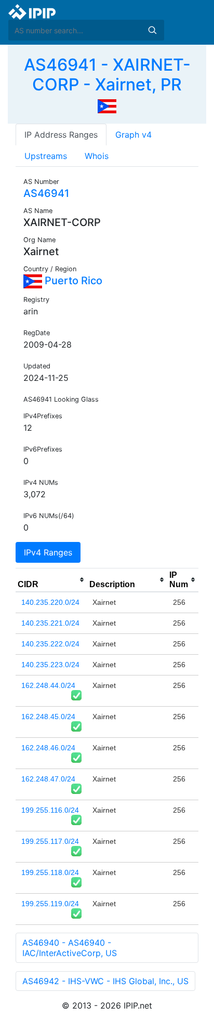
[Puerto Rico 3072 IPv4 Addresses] (107, 105)
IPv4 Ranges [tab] (48, 552)
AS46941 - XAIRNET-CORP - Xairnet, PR (107, 75)
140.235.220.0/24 (50, 602)
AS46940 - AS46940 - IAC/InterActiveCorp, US (69, 947)
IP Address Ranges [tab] (61, 134)
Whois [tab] (97, 156)
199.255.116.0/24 (50, 810)
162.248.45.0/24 (48, 716)
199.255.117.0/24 (50, 841)
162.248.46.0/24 (48, 748)
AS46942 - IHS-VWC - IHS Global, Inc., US (105, 981)
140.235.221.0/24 (50, 623)
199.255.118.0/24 (50, 872)
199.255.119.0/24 (50, 903)
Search (152, 30)
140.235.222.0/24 (50, 644)
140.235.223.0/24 (50, 664)
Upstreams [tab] (45, 156)
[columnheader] (51, 580)
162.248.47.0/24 (48, 779)
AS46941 (46, 193)
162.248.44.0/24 (48, 685)
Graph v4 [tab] (133, 134)
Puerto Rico (72, 280)
